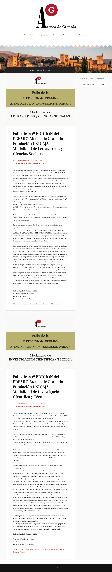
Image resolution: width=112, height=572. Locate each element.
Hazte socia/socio (84, 35)
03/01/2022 (38, 160)
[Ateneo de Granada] (56, 16)
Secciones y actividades (48, 35)
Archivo (62, 35)
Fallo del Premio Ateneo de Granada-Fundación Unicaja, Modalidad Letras (36, 304)
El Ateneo (33, 35)
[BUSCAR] (103, 84)
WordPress (52, 568)
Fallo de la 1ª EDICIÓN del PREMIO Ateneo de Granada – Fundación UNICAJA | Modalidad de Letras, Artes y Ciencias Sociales (39, 143)
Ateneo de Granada (23, 160)
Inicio (24, 35)
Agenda (72, 35)
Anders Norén (68, 568)
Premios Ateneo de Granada (35, 163)
